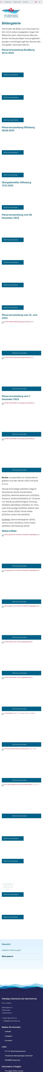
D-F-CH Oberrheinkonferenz (15, 1051)
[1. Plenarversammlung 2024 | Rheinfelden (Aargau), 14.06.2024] (21, 336)
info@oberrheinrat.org (11, 1021)
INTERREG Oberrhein (12, 1060)
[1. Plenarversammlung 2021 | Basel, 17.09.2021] (21, 727)
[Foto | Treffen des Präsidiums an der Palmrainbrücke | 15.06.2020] (21, 763)
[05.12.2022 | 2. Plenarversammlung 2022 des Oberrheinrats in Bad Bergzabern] (21, 549)
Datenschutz (17, 2)
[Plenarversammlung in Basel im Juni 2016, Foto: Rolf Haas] (13, 873)
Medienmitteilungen (11, 950)
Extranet (25, 2)
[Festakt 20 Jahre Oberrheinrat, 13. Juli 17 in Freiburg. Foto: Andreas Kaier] (21, 799)
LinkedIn (8, 1031)
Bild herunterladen (11, 75)
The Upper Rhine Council (14, 1071)
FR (39, 2)
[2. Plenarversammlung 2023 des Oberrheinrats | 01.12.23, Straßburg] (21, 417)
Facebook (8, 1040)
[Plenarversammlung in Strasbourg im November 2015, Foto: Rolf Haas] (13, 907)
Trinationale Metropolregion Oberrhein (19, 1056)
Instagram (8, 1036)
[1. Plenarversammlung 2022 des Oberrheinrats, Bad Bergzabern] (21, 656)
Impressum (7, 2)
